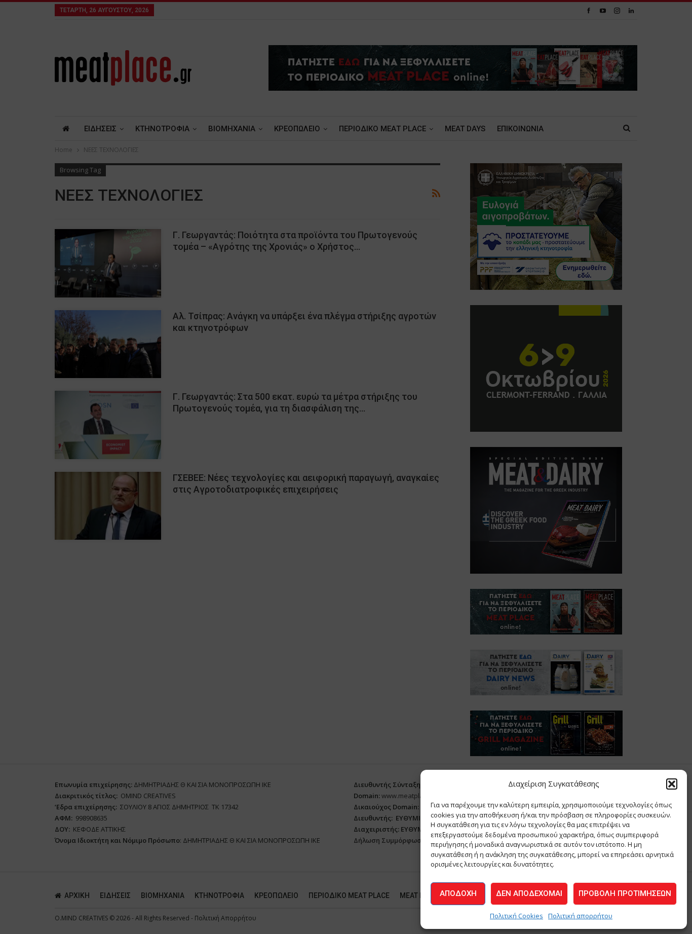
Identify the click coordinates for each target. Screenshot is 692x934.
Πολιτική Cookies (516, 915)
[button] (672, 784)
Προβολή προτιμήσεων (625, 893)
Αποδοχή (458, 893)
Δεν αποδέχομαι (529, 893)
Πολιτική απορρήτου (580, 915)
